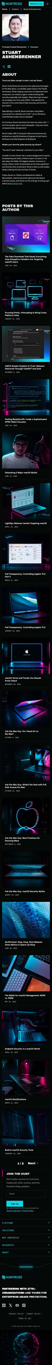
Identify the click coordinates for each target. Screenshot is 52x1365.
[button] (36, 3)
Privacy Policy (16, 1314)
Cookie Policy (33, 1314)
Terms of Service (13, 1210)
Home (4, 9)
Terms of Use (24, 1318)
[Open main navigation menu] (47, 3)
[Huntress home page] (25, 1277)
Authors (15, 9)
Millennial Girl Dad (14, 183)
